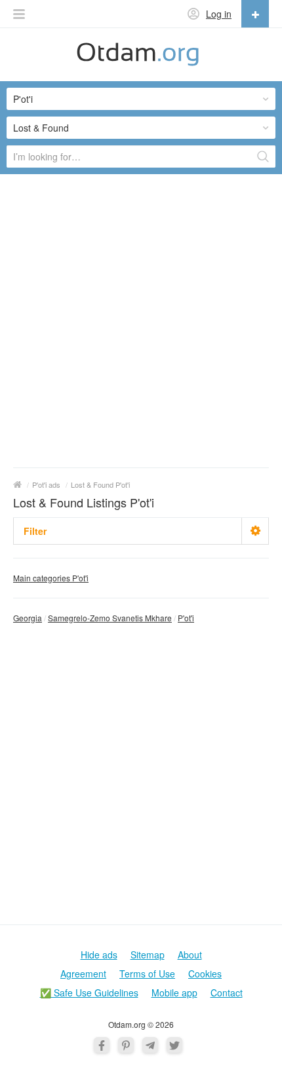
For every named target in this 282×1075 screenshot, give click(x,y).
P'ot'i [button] (23, 98)
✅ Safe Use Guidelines (89, 992)
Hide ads (99, 954)
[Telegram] (150, 1045)
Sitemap (148, 954)
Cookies (205, 973)
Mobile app (174, 992)
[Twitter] (174, 1045)
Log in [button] (219, 13)
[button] (19, 14)
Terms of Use (147, 973)
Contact (227, 992)
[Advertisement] (141, 320)
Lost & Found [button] (41, 127)
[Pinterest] (126, 1045)
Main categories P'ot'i (51, 577)
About (190, 954)
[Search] (263, 156)
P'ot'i (186, 617)
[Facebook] (102, 1045)
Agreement (83, 973)
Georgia (27, 617)
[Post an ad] (255, 13)
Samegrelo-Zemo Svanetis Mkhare (110, 617)
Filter (35, 531)
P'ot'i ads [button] (46, 484)
